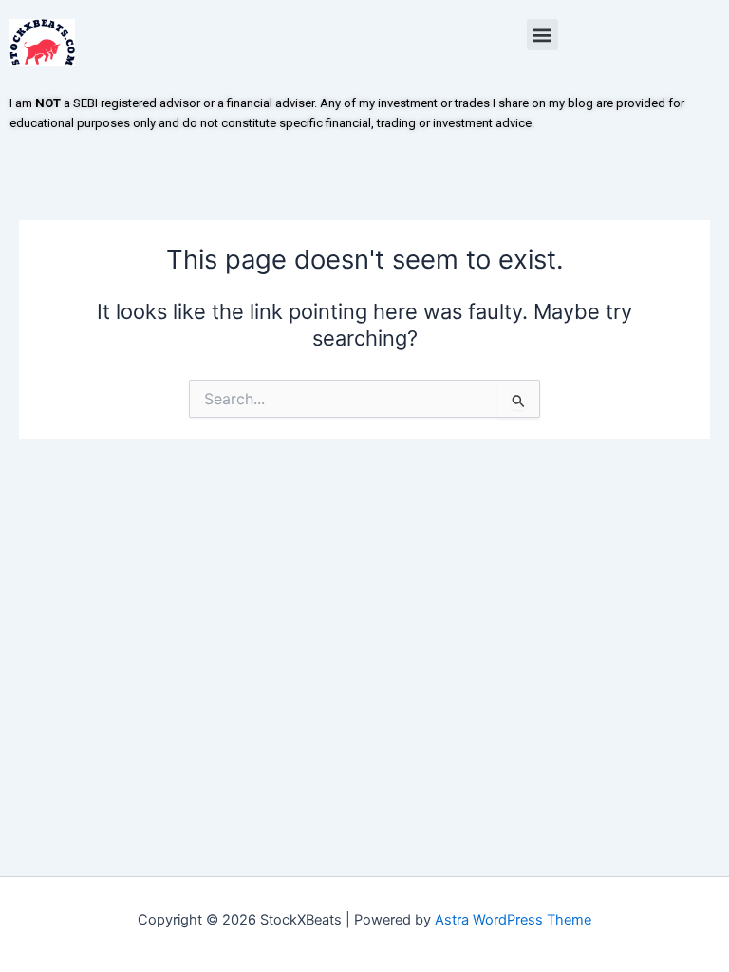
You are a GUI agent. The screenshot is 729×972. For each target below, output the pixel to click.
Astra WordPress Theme (513, 919)
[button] (542, 34)
